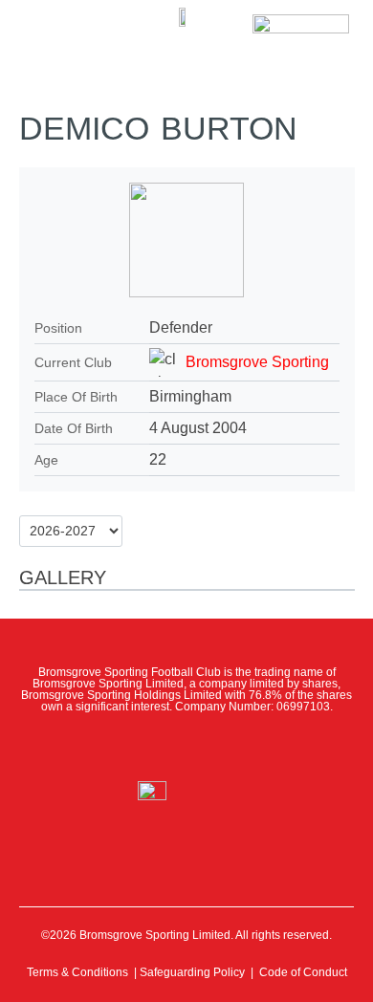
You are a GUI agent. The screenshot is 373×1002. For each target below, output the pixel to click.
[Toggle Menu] (46, 28)
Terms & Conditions (77, 972)
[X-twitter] (144, 746)
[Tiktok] (270, 746)
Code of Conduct (303, 972)
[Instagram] (186, 746)
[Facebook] (102, 746)
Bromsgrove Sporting (257, 362)
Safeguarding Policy (192, 972)
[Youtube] (228, 746)
